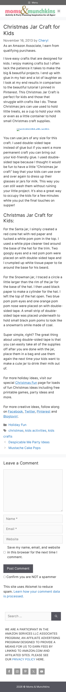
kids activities (35, 430)
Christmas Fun (26, 383)
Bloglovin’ (10, 416)
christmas (16, 430)
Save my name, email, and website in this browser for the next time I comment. (33, 552)
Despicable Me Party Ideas (29, 442)
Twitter (30, 411)
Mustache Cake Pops (24, 448)
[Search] (56, 616)
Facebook (15, 411)
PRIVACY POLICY (23, 659)
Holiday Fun (17, 425)
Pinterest (43, 411)
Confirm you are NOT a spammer (31, 577)
